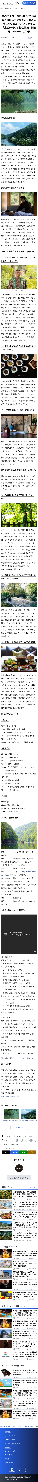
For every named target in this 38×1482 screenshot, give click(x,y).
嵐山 (24, 1140)
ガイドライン (9, 1455)
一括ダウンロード (20, 1128)
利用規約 (8, 1447)
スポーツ (23, 8)
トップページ (6, 1426)
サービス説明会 (10, 1439)
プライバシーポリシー (12, 1451)
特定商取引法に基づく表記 (13, 1443)
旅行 (33, 1140)
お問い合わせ (9, 1462)
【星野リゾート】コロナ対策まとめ (22, 1058)
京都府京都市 (14, 1144)
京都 (19, 1140)
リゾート (13, 1140)
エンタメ (16, 8)
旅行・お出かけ (18, 1136)
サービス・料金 (10, 1436)
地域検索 (8, 8)
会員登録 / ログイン (29, 3)
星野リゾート (32, 38)
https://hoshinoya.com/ (10, 1096)
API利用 (7, 1459)
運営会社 (8, 1432)
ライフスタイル (29, 1136)
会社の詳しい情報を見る (19, 1178)
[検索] (18, 3)
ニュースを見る (30, 1187)
